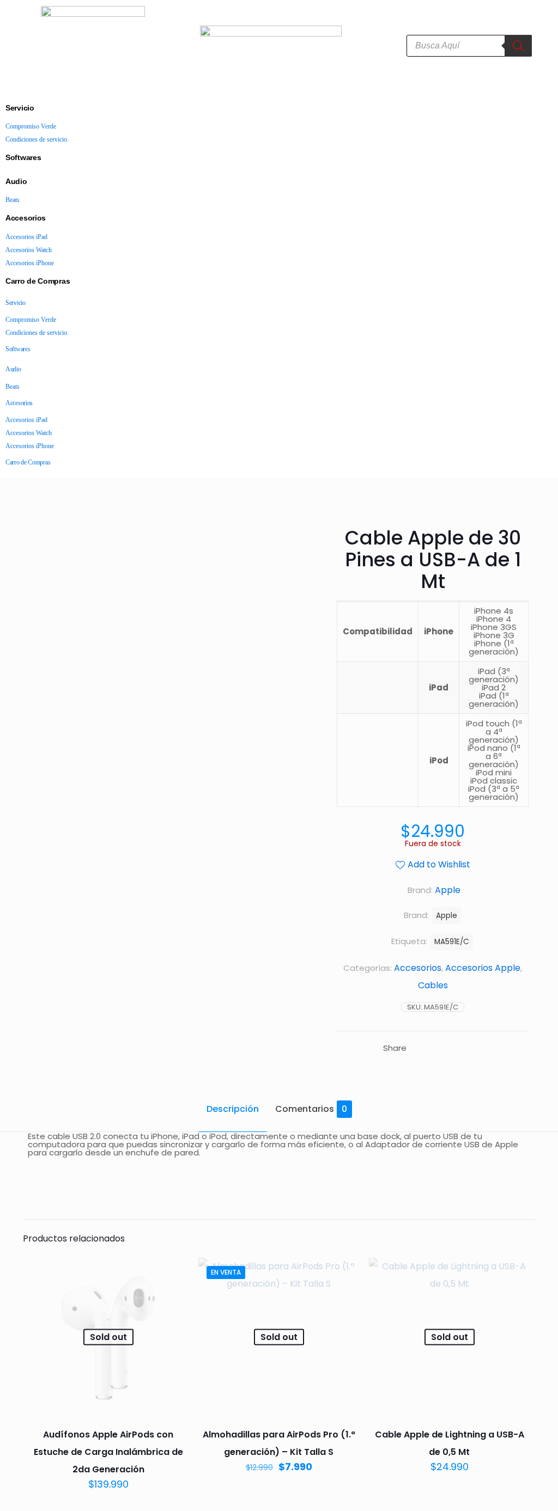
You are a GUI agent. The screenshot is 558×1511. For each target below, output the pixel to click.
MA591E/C (451, 942)
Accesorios (25, 217)
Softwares (23, 157)
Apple (446, 915)
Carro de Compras (37, 281)
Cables (433, 985)
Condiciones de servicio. (37, 139)
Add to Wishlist (439, 864)
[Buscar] (518, 46)
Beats (12, 200)
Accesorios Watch (28, 250)
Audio (16, 181)
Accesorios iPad (26, 237)
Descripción (233, 1109)
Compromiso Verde (30, 126)
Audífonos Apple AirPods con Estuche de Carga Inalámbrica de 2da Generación (108, 1452)
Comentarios (311, 1109)
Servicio (19, 107)
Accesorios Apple (482, 968)
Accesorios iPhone (29, 263)
